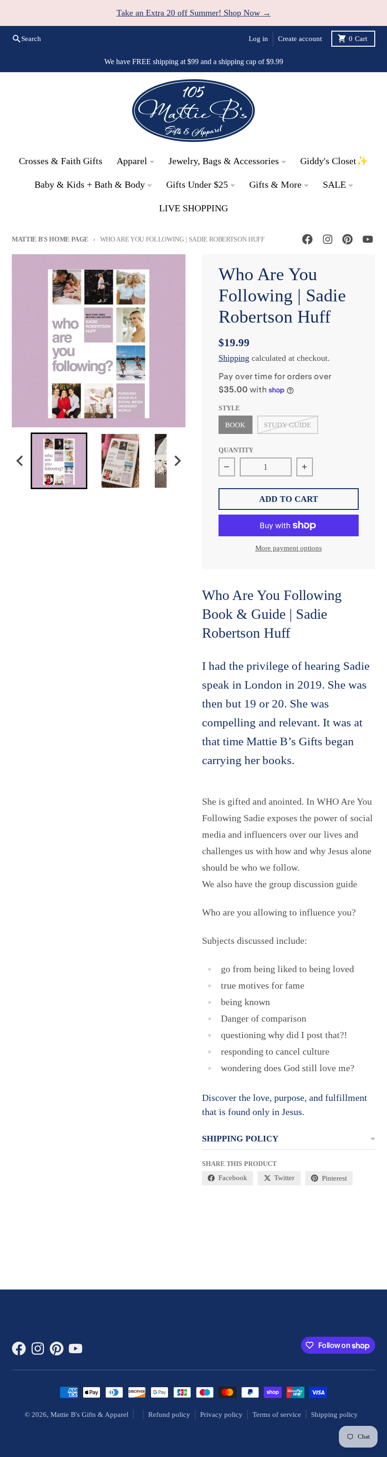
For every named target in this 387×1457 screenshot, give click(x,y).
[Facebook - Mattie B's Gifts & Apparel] (307, 239)
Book (235, 425)
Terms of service (276, 1414)
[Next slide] (177, 461)
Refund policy (169, 1414)
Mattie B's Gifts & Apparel (89, 1414)
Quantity (236, 450)
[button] (59, 461)
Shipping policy (334, 1414)
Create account (300, 38)
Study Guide (287, 425)
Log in (258, 38)
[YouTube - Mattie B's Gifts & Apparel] (368, 239)
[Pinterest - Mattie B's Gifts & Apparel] (347, 239)
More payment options (288, 548)
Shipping (234, 358)
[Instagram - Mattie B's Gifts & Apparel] (328, 239)
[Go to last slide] (20, 461)
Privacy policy (221, 1414)
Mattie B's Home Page (50, 239)
